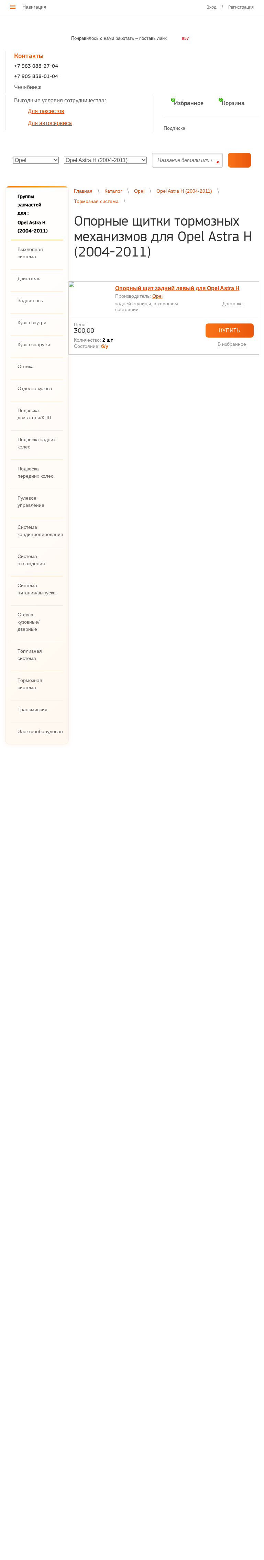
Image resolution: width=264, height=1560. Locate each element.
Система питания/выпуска (37, 589)
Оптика (26, 366)
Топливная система (30, 654)
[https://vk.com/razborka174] (208, 128)
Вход (212, 7)
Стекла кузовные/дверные (29, 622)
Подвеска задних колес (37, 443)
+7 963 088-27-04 (36, 66)
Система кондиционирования (40, 530)
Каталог (113, 191)
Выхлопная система (30, 253)
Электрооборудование (40, 731)
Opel (139, 191)
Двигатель (29, 278)
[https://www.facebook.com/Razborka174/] (194, 128)
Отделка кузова (35, 388)
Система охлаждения (31, 560)
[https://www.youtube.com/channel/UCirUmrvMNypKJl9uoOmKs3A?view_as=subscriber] (221, 128)
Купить (229, 330)
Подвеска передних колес (35, 472)
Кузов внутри (32, 322)
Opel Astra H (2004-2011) (184, 191)
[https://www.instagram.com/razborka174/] (235, 128)
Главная (83, 191)
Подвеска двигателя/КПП (34, 414)
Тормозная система (30, 683)
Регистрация (241, 7)
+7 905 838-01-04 (36, 76)
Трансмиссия (32, 709)
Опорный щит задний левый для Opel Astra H (177, 288)
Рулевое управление (31, 501)
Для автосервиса (50, 123)
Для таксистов (46, 111)
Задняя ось (30, 300)
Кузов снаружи (34, 344)
